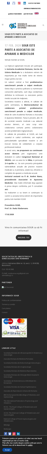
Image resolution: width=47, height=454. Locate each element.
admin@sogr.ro (7, 275)
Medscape (7, 429)
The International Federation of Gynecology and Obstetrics (21, 402)
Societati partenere (34, 3)
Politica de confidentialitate (11, 300)
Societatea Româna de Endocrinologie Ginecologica (22, 363)
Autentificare (28, 14)
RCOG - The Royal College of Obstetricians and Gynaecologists (20, 408)
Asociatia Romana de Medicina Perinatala (18, 359)
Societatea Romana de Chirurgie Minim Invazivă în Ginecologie (21, 376)
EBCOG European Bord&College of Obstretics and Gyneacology (21, 396)
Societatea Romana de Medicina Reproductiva (20, 371)
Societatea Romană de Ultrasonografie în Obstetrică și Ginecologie (23, 354)
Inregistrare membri (15, 14)
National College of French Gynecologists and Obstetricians (20, 420)
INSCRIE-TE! (23, 237)
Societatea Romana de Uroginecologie (17, 367)
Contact (4, 312)
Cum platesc (6, 308)
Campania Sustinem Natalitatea (32, 8)
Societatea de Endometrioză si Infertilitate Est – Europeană (20, 382)
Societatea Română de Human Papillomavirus (20, 387)
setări (30, 445)
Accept (7, 450)
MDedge (7, 425)
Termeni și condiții (8, 304)
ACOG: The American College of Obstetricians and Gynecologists (21, 414)
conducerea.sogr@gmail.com (18, 273)
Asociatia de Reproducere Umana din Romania (20, 391)
